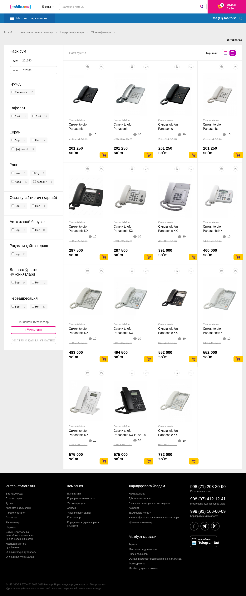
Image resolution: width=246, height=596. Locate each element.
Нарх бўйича (77, 52)
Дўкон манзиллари (139, 498)
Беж (17, 173)
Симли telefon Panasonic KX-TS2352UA (124, 231)
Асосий (8, 32)
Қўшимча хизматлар (140, 522)
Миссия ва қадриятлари (143, 549)
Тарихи (133, 544)
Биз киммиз (74, 493)
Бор (17, 140)
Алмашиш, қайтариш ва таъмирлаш (149, 503)
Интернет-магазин (20, 486)
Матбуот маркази (142, 537)
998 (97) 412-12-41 (208, 498)
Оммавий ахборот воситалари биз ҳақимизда (155, 558)
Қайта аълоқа (137, 493)
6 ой (38, 116)
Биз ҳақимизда (14, 493)
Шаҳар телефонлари (72, 32)
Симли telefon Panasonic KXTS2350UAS (124, 129)
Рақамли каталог (16, 512)
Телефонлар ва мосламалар (36, 32)
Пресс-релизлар (138, 553)
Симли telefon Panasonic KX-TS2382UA (168, 231)
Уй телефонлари (101, 32)
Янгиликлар (12, 522)
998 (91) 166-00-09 (208, 511)
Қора (17, 181)
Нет (37, 140)
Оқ (37, 173)
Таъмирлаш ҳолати (140, 512)
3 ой (17, 116)
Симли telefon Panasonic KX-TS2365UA (168, 333)
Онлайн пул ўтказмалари (20, 556)
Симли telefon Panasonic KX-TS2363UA (124, 333)
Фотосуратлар (137, 563)
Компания (75, 486)
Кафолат (134, 507)
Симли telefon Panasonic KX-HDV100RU (79, 435)
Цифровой (21, 149)
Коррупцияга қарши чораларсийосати (83, 524)
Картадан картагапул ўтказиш (16, 545)
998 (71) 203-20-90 (208, 486)
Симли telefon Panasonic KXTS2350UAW (214, 129)
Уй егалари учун (76, 503)
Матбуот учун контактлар (143, 568)
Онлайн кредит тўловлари (21, 552)
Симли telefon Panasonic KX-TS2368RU (168, 435)
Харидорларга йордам (147, 486)
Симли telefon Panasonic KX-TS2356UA (213, 231)
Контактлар (74, 517)
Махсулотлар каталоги (31, 18)
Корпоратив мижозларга (81, 498)
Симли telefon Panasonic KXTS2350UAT (169, 129)
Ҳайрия (71, 507)
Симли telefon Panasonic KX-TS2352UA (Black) (81, 231)
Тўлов (9, 503)
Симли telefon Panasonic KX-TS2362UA (79, 333)
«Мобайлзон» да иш (79, 512)
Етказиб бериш (14, 498)
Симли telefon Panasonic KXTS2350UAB (80, 129)
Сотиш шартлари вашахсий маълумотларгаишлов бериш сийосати (19, 535)
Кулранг (41, 181)
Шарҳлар (11, 527)
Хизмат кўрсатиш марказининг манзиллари (154, 517)
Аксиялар (11, 517)
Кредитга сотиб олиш (18, 507)
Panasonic (21, 92)
